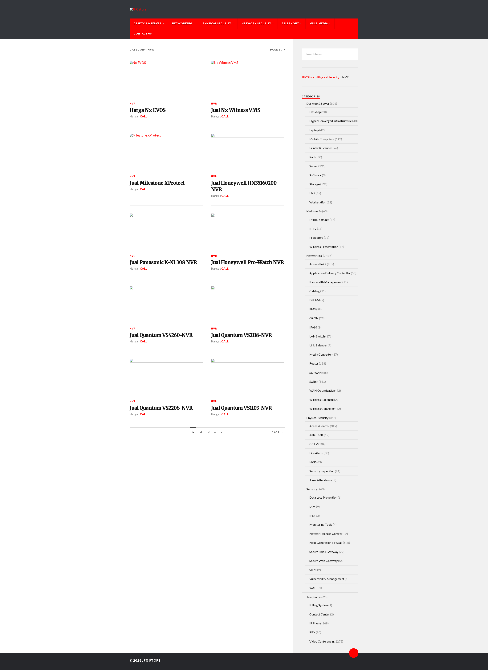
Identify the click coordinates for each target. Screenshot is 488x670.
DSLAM (314, 300)
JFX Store (151, 660)
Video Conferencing (322, 641)
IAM (312, 506)
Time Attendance (320, 480)
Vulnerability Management (326, 579)
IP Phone (315, 623)
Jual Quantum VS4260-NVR (161, 335)
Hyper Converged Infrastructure (330, 121)
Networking (182, 23)
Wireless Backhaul (321, 399)
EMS (312, 309)
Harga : (135, 116)
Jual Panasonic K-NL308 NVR (163, 262)
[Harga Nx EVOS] (166, 79)
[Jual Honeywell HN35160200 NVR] (247, 152)
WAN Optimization (322, 390)
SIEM (313, 570)
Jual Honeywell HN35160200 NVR (244, 186)
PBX (312, 632)
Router (313, 363)
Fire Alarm (316, 453)
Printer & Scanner (320, 148)
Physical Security (217, 23)
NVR (133, 103)
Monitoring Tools (320, 524)
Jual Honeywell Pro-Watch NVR (247, 262)
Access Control (319, 426)
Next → (277, 431)
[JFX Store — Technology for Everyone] (244, 9)
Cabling (314, 291)
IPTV (312, 228)
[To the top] (353, 653)
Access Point (317, 264)
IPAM (313, 327)
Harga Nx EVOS (147, 110)
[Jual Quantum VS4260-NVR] (166, 304)
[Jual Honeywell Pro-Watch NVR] (247, 231)
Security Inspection (321, 471)
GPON (314, 318)
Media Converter (320, 354)
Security (311, 489)
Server (313, 166)
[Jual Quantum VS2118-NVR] (247, 304)
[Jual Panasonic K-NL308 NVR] (166, 231)
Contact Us (143, 33)
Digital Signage (319, 219)
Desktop (315, 112)
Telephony (290, 23)
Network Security (256, 23)
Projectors (316, 237)
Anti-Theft (316, 435)
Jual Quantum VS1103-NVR (241, 408)
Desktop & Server (147, 23)
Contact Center (319, 614)
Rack (312, 157)
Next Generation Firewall (325, 542)
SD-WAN (315, 372)
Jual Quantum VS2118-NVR (241, 335)
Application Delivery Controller (329, 273)
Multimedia (319, 23)
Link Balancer (318, 345)
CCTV (313, 444)
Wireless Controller (322, 408)
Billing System (318, 605)
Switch (313, 381)
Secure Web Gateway (323, 560)
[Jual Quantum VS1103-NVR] (247, 377)
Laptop (314, 130)
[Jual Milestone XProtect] (166, 152)
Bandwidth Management (325, 282)
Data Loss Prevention (323, 497)
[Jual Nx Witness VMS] (247, 79)
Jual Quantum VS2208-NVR (161, 408)
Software (315, 175)
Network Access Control (325, 533)
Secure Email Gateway (323, 552)
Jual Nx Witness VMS (235, 110)
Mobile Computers (321, 139)
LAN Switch (317, 336)
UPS (312, 193)
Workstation (317, 202)
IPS (311, 515)
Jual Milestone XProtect (157, 183)
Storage (314, 184)
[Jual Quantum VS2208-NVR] (166, 377)
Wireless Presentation (323, 246)
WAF (312, 588)
